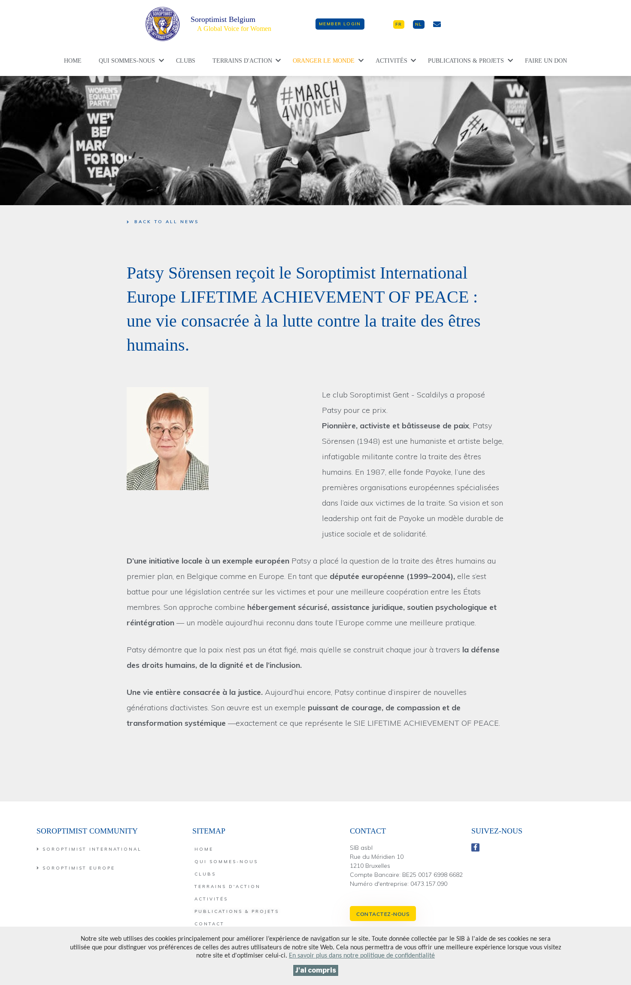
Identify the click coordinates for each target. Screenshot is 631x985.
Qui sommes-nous (127, 61)
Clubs (185, 61)
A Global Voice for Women (234, 28)
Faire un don (546, 61)
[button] (340, 24)
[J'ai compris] (316, 970)
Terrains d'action (242, 61)
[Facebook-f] (475, 847)
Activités (391, 61)
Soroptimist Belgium (223, 19)
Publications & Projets (466, 61)
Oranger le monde (324, 61)
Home (73, 61)
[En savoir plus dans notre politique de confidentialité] (362, 955)
